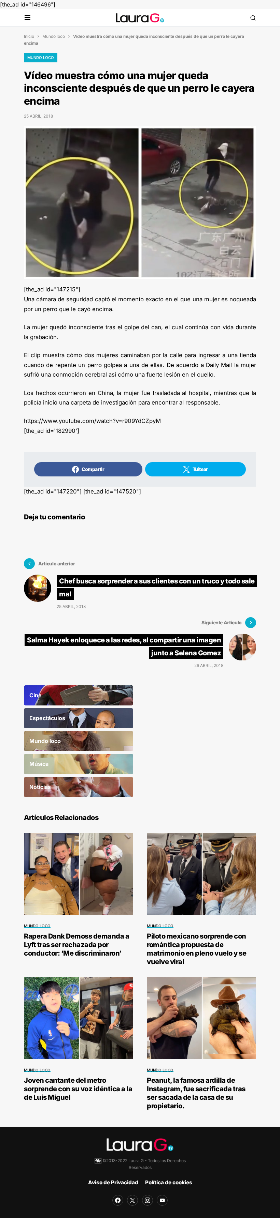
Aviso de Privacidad (113, 1182)
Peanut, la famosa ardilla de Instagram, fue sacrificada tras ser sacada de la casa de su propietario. (196, 1093)
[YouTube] (162, 1200)
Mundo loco (53, 36)
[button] (27, 17)
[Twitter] (132, 1200)
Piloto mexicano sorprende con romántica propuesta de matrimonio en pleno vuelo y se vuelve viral (196, 949)
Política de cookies (168, 1182)
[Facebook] (117, 1200)
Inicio (29, 36)
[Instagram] (147, 1200)
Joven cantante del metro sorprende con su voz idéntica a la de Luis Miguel (78, 1088)
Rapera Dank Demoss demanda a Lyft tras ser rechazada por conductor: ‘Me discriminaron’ (76, 944)
